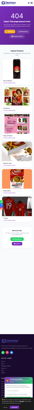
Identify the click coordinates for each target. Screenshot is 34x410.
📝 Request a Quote (17, 36)
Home (3, 361)
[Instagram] (7, 352)
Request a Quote (6, 366)
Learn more (17, 403)
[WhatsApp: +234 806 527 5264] (1, 201)
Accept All (14, 407)
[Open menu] (32, 3)
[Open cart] (29, 3)
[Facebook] (11, 352)
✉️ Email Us (17, 243)
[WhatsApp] (3, 352)
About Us (3, 368)
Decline (5, 407)
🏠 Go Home (9, 31)
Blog (2, 370)
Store (2, 363)
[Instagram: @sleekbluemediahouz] (1, 208)
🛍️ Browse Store (23, 31)
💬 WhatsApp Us (17, 239)
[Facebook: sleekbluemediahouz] (1, 205)
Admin (3, 372)
